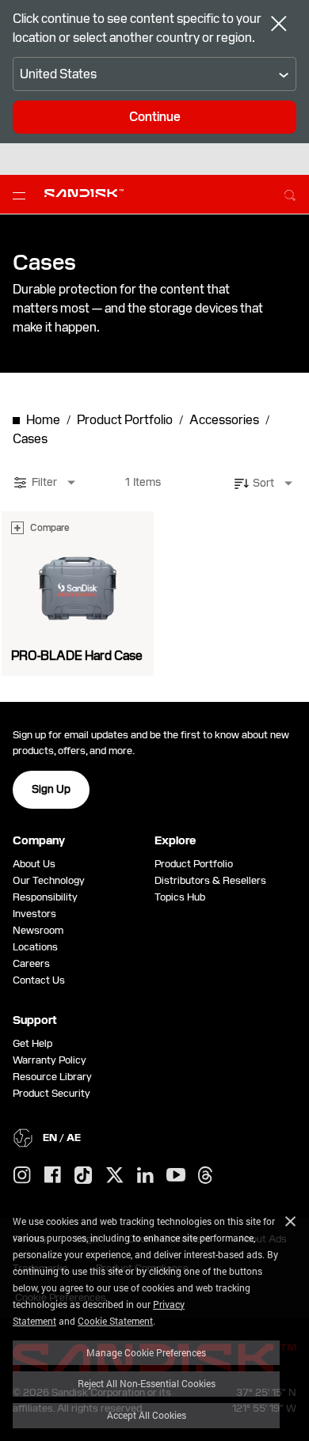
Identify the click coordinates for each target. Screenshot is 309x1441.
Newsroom (38, 930)
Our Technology (49, 880)
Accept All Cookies (146, 1415)
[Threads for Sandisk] (205, 1175)
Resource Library (52, 1076)
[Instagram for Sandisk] (22, 1176)
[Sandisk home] (84, 193)
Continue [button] (155, 116)
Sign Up (51, 789)
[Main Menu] (22, 194)
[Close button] (279, 25)
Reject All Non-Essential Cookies (147, 1383)
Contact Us (39, 980)
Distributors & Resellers (210, 880)
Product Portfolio (193, 863)
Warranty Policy (49, 1060)
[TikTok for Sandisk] (83, 1176)
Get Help (32, 1043)
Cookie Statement (115, 1320)
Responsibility (45, 897)
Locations (35, 947)
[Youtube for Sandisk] (175, 1175)
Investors (34, 913)
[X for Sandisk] (114, 1176)
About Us (34, 863)
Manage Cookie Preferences (146, 1352)
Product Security (51, 1093)
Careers (31, 963)
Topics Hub (179, 897)
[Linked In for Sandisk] (145, 1176)
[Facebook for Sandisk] (52, 1175)
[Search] (290, 193)
